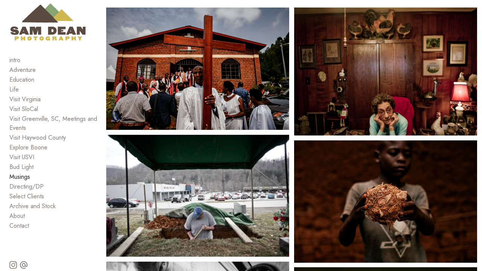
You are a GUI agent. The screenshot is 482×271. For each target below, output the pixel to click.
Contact (19, 225)
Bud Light (21, 167)
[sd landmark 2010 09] (197, 196)
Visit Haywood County (37, 137)
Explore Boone (28, 147)
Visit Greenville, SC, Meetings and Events (53, 123)
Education (21, 79)
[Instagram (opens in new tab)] (13, 265)
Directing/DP (26, 186)
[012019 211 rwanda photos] (197, 69)
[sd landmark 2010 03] (385, 72)
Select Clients (26, 196)
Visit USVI (21, 157)
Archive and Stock (32, 206)
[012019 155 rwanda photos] (385, 201)
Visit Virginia (25, 99)
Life (14, 89)
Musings (19, 176)
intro (14, 60)
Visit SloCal (23, 109)
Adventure (22, 69)
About (17, 216)
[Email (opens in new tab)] (23, 265)
